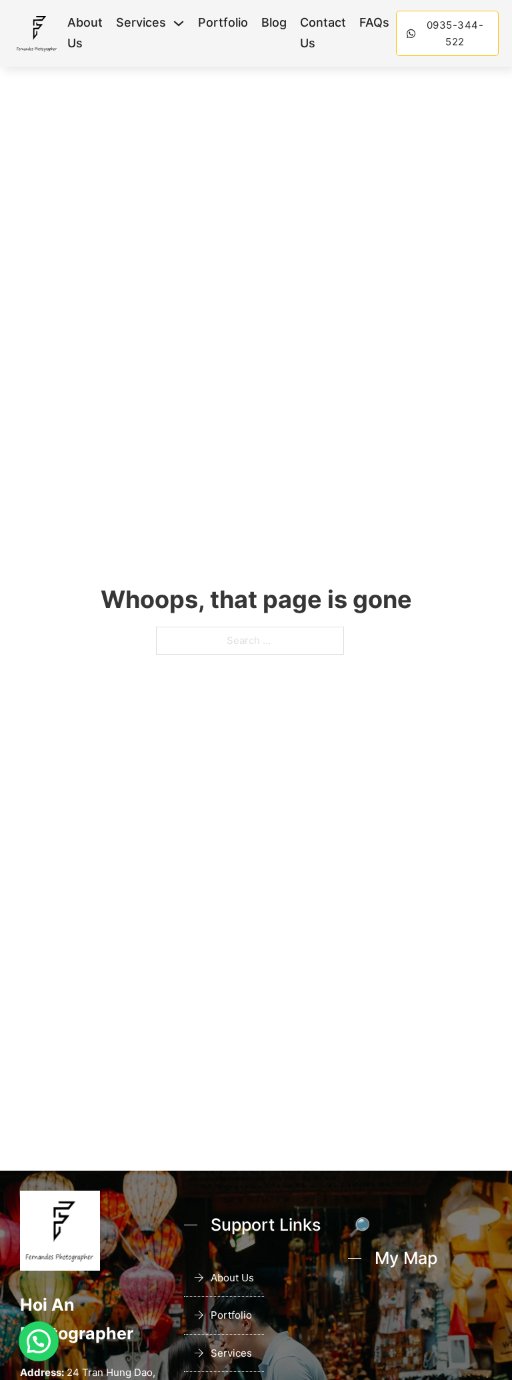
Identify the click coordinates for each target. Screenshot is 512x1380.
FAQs (374, 22)
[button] (39, 1341)
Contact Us (323, 32)
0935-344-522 (455, 34)
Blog (274, 22)
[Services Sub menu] (179, 23)
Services (141, 22)
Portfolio (223, 22)
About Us (85, 32)
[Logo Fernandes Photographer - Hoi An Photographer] (37, 33)
